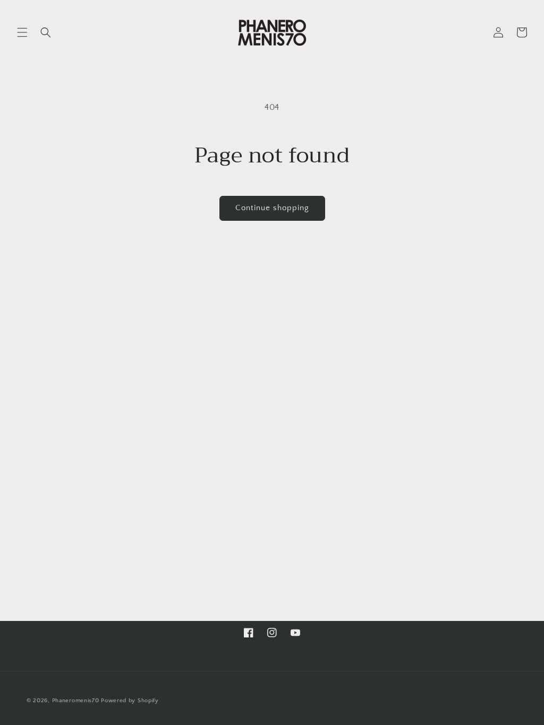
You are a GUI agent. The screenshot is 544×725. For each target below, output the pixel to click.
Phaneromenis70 (75, 700)
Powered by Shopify (130, 700)
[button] (22, 32)
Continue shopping (272, 207)
